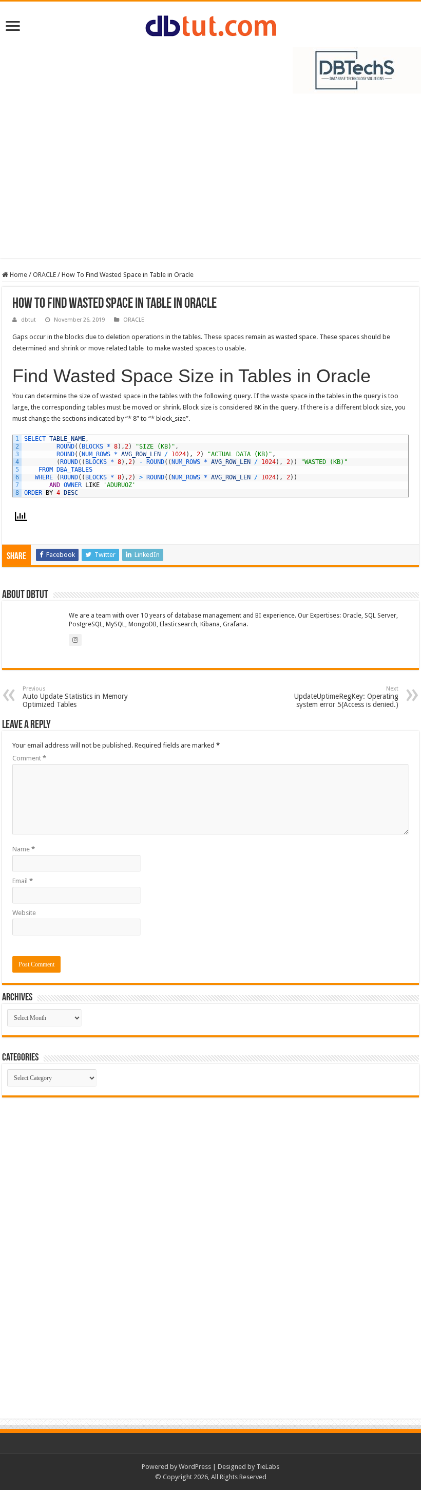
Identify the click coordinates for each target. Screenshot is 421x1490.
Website (24, 913)
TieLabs (267, 1466)
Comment (29, 758)
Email (22, 881)
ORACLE (44, 274)
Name (23, 849)
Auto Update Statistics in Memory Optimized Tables (75, 697)
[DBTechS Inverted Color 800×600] (357, 69)
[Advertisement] (210, 181)
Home (17, 274)
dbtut (28, 319)
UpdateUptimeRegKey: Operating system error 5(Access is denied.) (346, 697)
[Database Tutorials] (210, 24)
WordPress (195, 1466)
